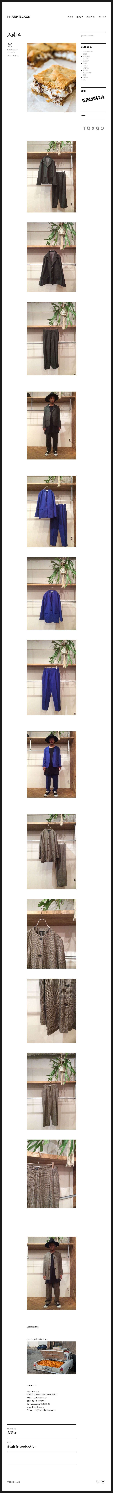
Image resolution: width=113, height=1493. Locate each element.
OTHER (85, 77)
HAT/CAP (86, 68)
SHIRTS (86, 59)
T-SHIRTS (86, 56)
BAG (84, 75)
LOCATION (90, 17)
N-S (84, 80)
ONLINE (102, 17)
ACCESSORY (87, 73)
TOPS (85, 54)
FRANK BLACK (18, 17)
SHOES (85, 70)
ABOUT (79, 17)
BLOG (70, 17)
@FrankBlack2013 (87, 36)
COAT (85, 63)
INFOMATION (88, 52)
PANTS (15, 56)
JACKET (10, 56)
